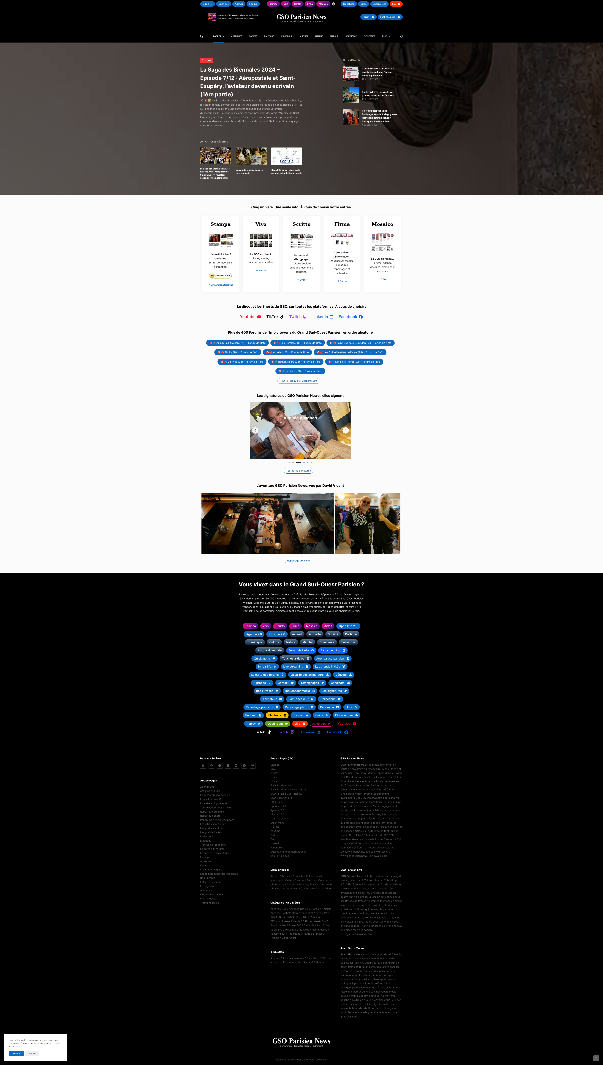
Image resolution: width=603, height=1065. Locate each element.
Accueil (217, 36)
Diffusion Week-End (314, 921)
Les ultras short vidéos (213, 824)
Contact (205, 865)
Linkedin (275, 843)
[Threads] (244, 766)
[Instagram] (220, 766)
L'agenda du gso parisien (215, 795)
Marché (334, 36)
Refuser (32, 1053)
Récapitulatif (277, 933)
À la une (206, 60)
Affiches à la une (210, 790)
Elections (205, 840)
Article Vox (294, 917)
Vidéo (318, 962)
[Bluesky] (253, 766)
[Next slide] (345, 430)
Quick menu (277, 822)
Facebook (276, 847)
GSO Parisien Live (280, 785)
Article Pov (322, 913)
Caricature (313, 958)
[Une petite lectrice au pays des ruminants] (251, 156)
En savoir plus (378, 855)
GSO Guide (276, 802)
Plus (384, 36)
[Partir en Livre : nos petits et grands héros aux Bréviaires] (351, 95)
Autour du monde (297, 884)
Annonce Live (278, 908)
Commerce (351, 36)
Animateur (206, 890)
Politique (269, 36)
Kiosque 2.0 (277, 814)
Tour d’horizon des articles (216, 807)
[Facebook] (212, 766)
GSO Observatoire (281, 797)
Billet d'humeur (312, 917)
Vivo (273, 768)
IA (299, 962)
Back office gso (279, 855)
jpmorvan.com (348, 1016)
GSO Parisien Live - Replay (286, 793)
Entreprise (369, 36)
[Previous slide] (255, 430)
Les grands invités (211, 832)
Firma (273, 777)
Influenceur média (210, 882)
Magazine (290, 929)
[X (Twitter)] (228, 766)
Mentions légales (285, 1059)
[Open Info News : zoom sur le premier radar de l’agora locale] (286, 156)
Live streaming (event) (213, 803)
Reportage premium (212, 811)
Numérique (286, 36)
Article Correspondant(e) (298, 913)
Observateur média (211, 894)
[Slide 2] (293, 462)
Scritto (274, 773)
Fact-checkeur (208, 898)
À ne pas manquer (293, 958)
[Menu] (201, 18)
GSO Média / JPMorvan (314, 1059)
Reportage (294, 933)
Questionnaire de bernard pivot (288, 851)
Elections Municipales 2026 (286, 925)
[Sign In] (401, 36)
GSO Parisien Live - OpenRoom (288, 789)
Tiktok (274, 835)
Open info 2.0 (278, 806)
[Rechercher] (201, 36)
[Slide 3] (297, 462)
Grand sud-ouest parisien (316, 888)
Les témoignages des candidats (219, 873)
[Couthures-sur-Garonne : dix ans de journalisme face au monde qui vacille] (351, 73)
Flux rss (275, 826)
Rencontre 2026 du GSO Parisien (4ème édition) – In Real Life (238, 16)
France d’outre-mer (321, 884)
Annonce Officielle (300, 908)
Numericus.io (319, 929)
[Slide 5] (308, 462)
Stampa (275, 764)
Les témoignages (210, 869)
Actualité (236, 36)
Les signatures (208, 886)
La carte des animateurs (214, 853)
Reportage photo (210, 815)
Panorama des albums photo (217, 819)
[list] (300, 430)
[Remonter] (596, 1058)
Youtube (275, 830)
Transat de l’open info (213, 844)
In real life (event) (210, 799)
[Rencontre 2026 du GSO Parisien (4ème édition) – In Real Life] (212, 15)
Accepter (16, 1053)
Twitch (274, 839)
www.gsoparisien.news (353, 855)
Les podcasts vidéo (211, 828)
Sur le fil (308, 962)
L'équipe (205, 857)
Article (317, 908)
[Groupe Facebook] (203, 766)
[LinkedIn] (236, 766)
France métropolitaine (285, 888)
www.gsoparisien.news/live (356, 934)
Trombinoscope (209, 902)
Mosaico (275, 781)
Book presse (207, 877)
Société (253, 36)
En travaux (289, 962)
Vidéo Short (289, 937)
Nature (319, 36)
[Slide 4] (302, 462)
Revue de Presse (313, 933)
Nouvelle (304, 929)
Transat (274, 937)
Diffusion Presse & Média (285, 921)
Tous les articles (280, 818)
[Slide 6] (311, 462)
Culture (303, 36)
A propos (205, 861)
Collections (207, 836)
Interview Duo (314, 925)
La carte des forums (212, 848)
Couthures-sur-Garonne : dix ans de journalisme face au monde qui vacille (378, 72)
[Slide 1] (289, 462)
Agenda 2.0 (207, 786)
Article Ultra (277, 917)
